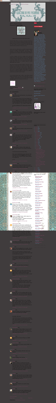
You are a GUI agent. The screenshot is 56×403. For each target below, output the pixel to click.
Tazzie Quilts (37, 233)
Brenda (13, 291)
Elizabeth (14, 145)
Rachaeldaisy (15, 327)
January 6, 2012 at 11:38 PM (19, 276)
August (37, 138)
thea (13, 126)
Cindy (13, 268)
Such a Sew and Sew (39, 228)
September (38, 136)
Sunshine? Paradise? (39, 230)
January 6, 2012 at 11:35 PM (19, 266)
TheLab (13, 336)
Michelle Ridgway (15, 190)
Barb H (13, 309)
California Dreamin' (39, 186)
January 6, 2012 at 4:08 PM (19, 168)
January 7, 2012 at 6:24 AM (19, 340)
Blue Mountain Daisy (39, 181)
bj (12, 133)
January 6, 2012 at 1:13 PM (19, 116)
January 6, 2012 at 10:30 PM (20, 244)
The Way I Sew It (38, 242)
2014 (36, 128)
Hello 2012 (38, 165)
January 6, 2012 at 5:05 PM (20, 212)
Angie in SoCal (15, 342)
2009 (36, 170)
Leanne (13, 355)
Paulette (14, 110)
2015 (36, 127)
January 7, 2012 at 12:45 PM (20, 353)
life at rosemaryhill (38, 195)
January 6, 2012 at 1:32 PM (19, 124)
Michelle (14, 382)
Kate (13, 93)
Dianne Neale (15, 214)
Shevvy (13, 298)
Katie (13, 349)
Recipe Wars (38, 160)
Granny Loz (37, 188)
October (38, 135)
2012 (36, 131)
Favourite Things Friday (18, 88)
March (37, 145)
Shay (40, 31)
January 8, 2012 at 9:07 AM (19, 358)
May (37, 142)
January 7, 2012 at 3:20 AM (19, 307)
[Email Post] (23, 87)
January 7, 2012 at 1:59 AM (19, 296)
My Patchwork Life (39, 207)
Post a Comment (13, 396)
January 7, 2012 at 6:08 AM (19, 333)
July (37, 139)
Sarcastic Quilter (38, 218)
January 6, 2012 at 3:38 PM (19, 143)
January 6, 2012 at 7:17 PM (19, 237)
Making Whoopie (39, 149)
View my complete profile (39, 82)
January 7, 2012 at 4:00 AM (20, 313)
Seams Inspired (38, 222)
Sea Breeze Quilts (38, 220)
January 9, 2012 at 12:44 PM (20, 386)
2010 (36, 169)
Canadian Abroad (15, 240)
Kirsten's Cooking (15, 278)
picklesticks (14, 163)
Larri (13, 246)
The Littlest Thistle (38, 238)
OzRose (14, 373)
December (38, 132)
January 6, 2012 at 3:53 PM (19, 161)
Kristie (13, 388)
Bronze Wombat (38, 184)
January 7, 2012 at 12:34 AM (20, 288)
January (37, 148)
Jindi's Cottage (38, 191)
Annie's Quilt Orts (38, 179)
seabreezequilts (15, 223)
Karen (13, 119)
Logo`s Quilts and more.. (40, 200)
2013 (36, 129)
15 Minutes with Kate (40, 156)
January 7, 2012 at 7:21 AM (19, 346)
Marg (13, 171)
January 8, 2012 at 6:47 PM (19, 379)
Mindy (13, 361)
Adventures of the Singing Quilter (38, 177)
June (37, 141)
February (38, 146)
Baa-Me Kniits (15, 202)
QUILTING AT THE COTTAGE (38, 213)
